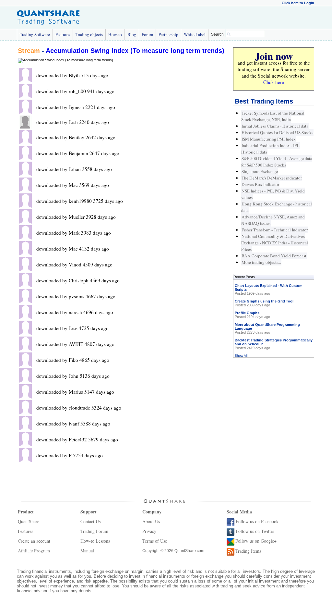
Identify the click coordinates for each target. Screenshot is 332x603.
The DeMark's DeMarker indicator (272, 178)
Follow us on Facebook (257, 521)
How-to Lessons (95, 541)
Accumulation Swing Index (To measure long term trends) (135, 50)
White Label (195, 34)
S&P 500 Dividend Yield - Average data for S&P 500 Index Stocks (276, 161)
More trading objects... (261, 262)
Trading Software (35, 34)
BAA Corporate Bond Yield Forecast (274, 256)
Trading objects (89, 34)
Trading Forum (94, 531)
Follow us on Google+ (256, 541)
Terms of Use (154, 541)
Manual (87, 551)
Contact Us (90, 521)
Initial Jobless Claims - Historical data (275, 126)
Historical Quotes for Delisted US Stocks (277, 132)
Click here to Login (298, 3)
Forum (147, 34)
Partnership (168, 34)
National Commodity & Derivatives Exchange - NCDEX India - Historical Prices (274, 242)
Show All (241, 355)
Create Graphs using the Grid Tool (264, 301)
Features (62, 34)
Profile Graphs (247, 313)
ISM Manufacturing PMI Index (269, 139)
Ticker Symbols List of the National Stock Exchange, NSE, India (272, 116)
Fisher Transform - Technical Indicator (275, 230)
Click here (273, 82)
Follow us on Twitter (255, 531)
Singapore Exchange (260, 171)
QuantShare (28, 521)
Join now (274, 56)
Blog (131, 34)
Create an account (34, 541)
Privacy (149, 531)
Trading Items (248, 551)
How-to (115, 34)
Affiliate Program (34, 551)
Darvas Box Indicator (260, 184)
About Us (151, 521)
